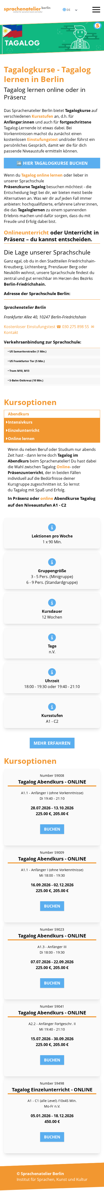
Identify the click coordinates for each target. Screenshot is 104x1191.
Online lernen (21, 438)
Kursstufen (42, 116)
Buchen (52, 829)
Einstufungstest (42, 139)
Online (63, 466)
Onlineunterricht (26, 232)
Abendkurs (18, 414)
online (46, 498)
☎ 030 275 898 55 (73, 326)
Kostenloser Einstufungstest (29, 326)
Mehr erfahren (52, 743)
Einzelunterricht (23, 430)
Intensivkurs (20, 422)
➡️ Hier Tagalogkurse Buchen (52, 163)
